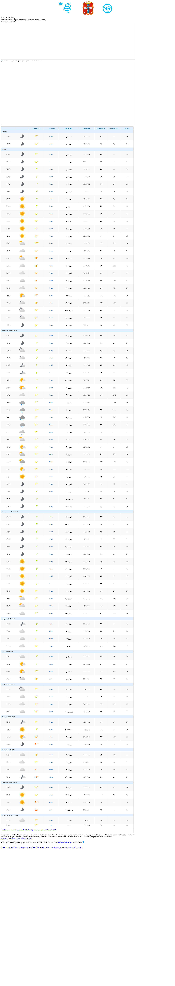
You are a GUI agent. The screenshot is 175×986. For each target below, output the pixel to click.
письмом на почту (64, 842)
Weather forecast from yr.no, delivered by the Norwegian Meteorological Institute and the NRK (29, 830)
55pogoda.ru (5, 838)
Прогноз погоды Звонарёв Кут (21, 838)
